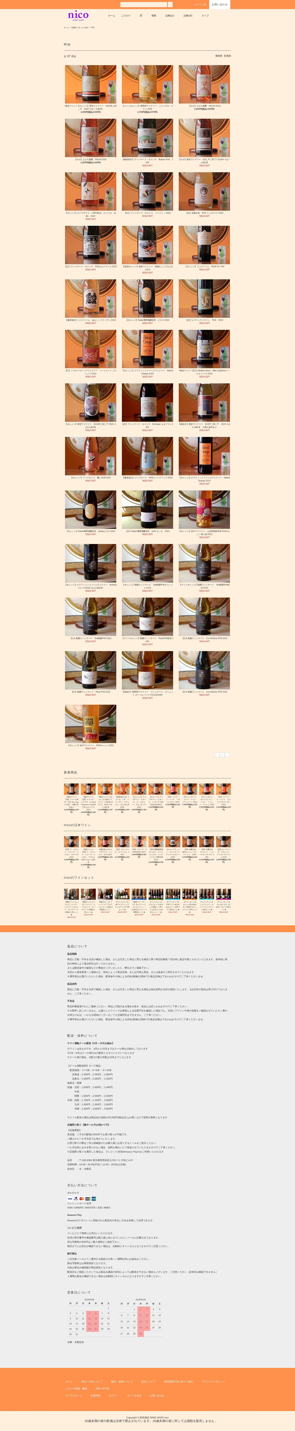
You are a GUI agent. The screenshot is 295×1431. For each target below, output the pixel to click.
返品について (148, 1381)
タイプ (205, 15)
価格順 (218, 55)
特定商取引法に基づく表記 (178, 1381)
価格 (153, 15)
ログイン (113, 1395)
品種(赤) (188, 15)
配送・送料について (122, 1381)
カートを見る (134, 1395)
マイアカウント (74, 1395)
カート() (200, 4)
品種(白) (169, 15)
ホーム (111, 15)
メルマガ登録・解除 (76, 1388)
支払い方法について (92, 1381)
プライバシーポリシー (213, 1381)
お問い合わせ (220, 4)
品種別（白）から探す (80, 27)
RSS (98, 1388)
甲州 (93, 27)
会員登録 (95, 1395)
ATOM (105, 1388)
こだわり (126, 15)
